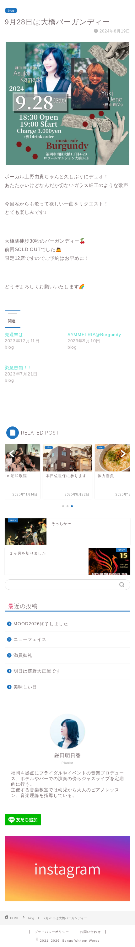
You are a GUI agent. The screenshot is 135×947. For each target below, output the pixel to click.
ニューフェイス (30, 639)
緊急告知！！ (18, 367)
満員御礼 (23, 655)
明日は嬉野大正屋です (37, 671)
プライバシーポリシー (52, 932)
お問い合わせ (90, 932)
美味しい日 (25, 687)
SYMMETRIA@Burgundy (94, 334)
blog (11, 10)
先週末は (14, 334)
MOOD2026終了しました (41, 624)
